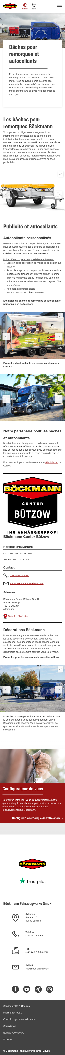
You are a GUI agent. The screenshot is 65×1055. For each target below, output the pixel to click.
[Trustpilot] (32, 881)
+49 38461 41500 (19, 576)
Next (58, 194)
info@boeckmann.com (37, 969)
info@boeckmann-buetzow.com (27, 584)
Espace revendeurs (13, 1033)
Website (25, 9)
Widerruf (7, 1040)
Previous (6, 194)
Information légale (12, 1013)
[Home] (10, 6)
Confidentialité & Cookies (16, 1006)
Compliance (9, 1026)
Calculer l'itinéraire (18, 616)
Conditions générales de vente (19, 1019)
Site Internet (51, 463)
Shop (34, 9)
